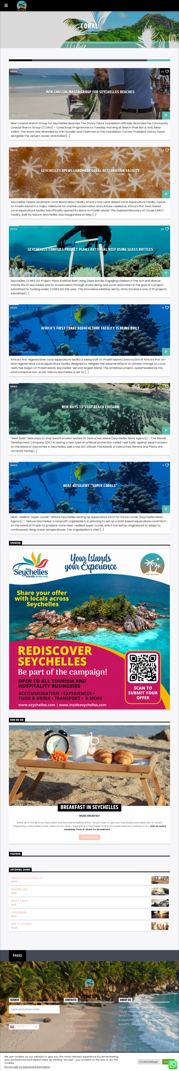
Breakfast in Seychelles (27, 878)
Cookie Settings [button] (148, 1061)
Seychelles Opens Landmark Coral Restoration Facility (90, 171)
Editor (15, 113)
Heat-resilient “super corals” (90, 486)
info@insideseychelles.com (83, 1020)
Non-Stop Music (21, 924)
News (13, 71)
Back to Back (19, 901)
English (19, 1026)
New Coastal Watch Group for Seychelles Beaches (90, 92)
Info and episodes (89, 837)
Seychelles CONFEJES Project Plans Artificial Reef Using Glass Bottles (90, 250)
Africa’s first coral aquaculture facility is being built (90, 328)
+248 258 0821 (74, 1014)
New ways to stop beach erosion (90, 407)
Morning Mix (19, 889)
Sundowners (19, 913)
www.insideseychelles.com (82, 1008)
